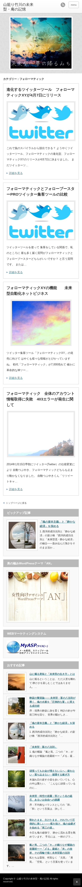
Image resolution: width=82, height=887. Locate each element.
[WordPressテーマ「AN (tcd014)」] (38, 622)
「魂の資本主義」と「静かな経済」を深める (57, 524)
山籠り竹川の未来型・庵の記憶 (18, 7)
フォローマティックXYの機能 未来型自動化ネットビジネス (39, 291)
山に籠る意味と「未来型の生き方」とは (52, 674)
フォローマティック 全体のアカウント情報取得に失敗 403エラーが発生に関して (41, 399)
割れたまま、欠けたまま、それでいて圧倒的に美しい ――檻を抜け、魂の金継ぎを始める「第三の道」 (52, 823)
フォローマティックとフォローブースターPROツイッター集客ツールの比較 (41, 191)
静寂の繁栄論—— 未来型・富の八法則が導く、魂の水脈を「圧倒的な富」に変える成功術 (52, 701)
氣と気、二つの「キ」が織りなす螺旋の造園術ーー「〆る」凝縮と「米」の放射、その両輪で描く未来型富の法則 (52, 848)
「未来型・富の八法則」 (43, 746)
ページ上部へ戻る (77, 882)
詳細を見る (16, 173)
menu (74, 5)
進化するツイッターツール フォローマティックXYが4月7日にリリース (41, 92)
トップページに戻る (16, 503)
